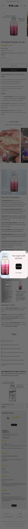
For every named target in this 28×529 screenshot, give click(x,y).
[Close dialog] (26, 252)
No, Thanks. (19, 273)
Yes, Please (18, 266)
